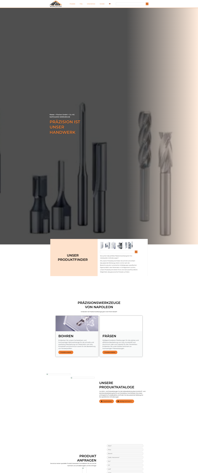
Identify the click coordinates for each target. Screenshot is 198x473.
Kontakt (102, 4)
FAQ (81, 4)
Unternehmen (91, 4)
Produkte (72, 4)
